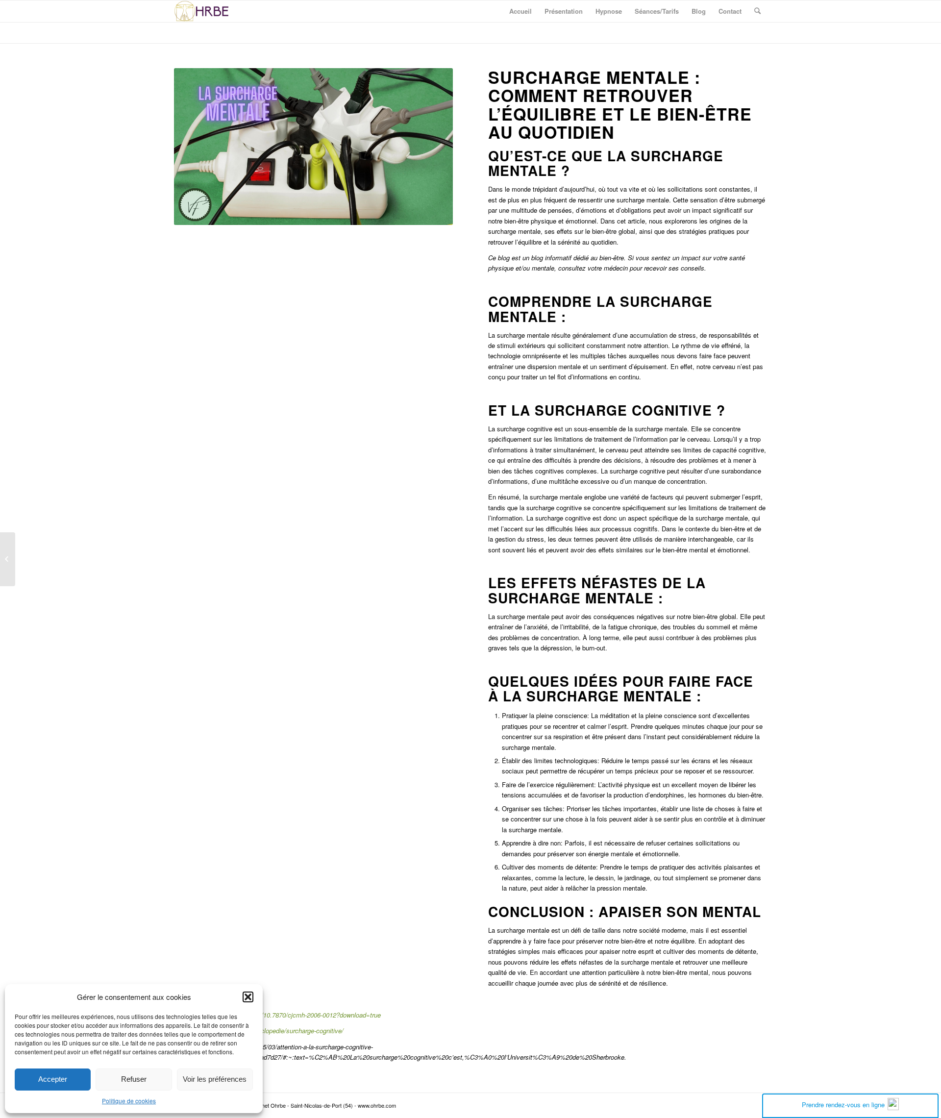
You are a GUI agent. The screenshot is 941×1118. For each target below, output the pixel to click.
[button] (248, 997)
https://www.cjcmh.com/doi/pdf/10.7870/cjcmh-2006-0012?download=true (277, 1014)
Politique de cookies (129, 1100)
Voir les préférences (215, 1079)
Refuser (134, 1079)
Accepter (52, 1079)
